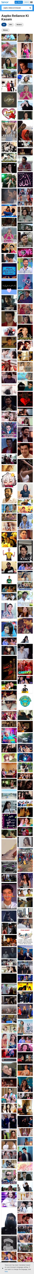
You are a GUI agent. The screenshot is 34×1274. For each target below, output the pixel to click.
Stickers (19, 24)
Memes (5, 30)
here (6, 1271)
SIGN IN (26, 2)
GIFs (10, 24)
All (4, 24)
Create (19, 2)
